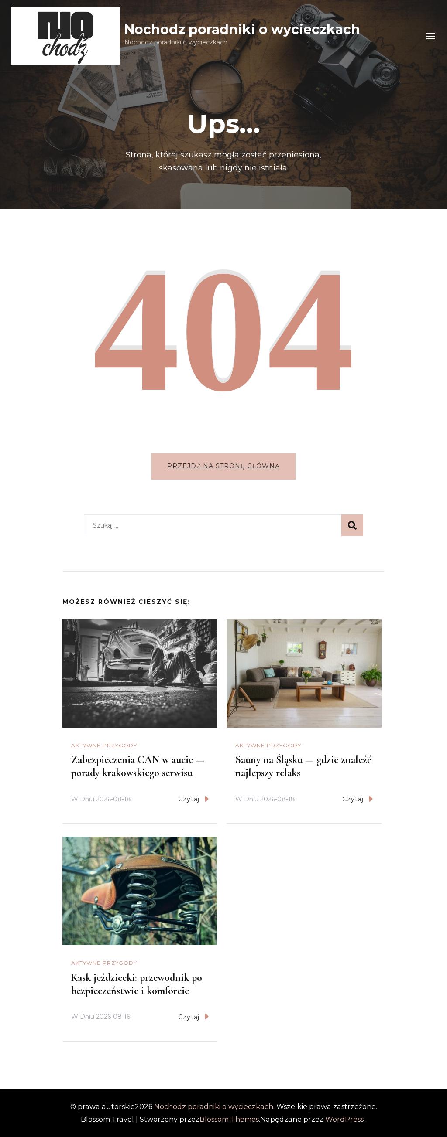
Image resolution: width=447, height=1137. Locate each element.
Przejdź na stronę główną (223, 466)
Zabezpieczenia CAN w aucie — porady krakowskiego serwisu (137, 766)
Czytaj (188, 799)
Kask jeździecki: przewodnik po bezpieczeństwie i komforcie (136, 984)
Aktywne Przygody (104, 745)
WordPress (344, 1119)
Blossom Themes (229, 1119)
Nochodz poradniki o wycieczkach (242, 29)
